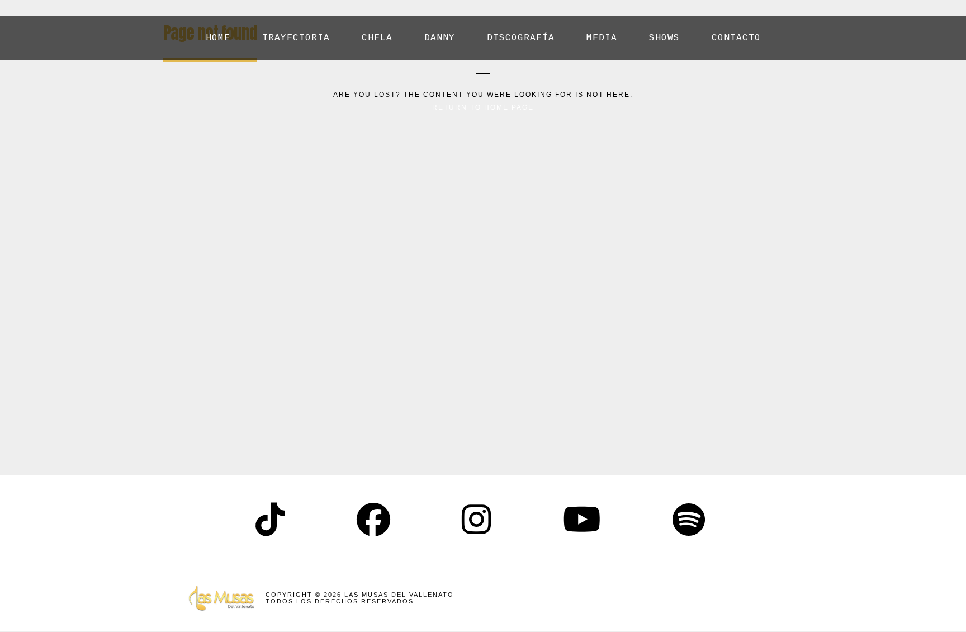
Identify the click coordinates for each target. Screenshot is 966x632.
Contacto (736, 38)
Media (601, 38)
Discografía (521, 38)
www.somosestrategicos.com (714, 598)
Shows (664, 38)
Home (218, 38)
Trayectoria (296, 38)
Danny (439, 38)
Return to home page (483, 107)
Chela (377, 38)
